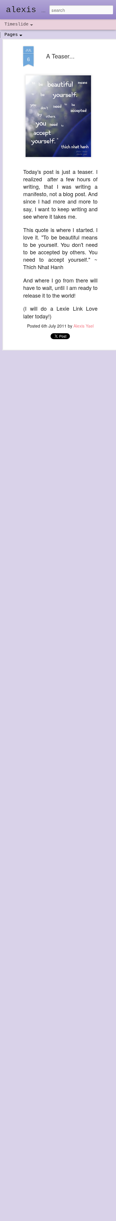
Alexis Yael (83, 326)
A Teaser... (60, 56)
